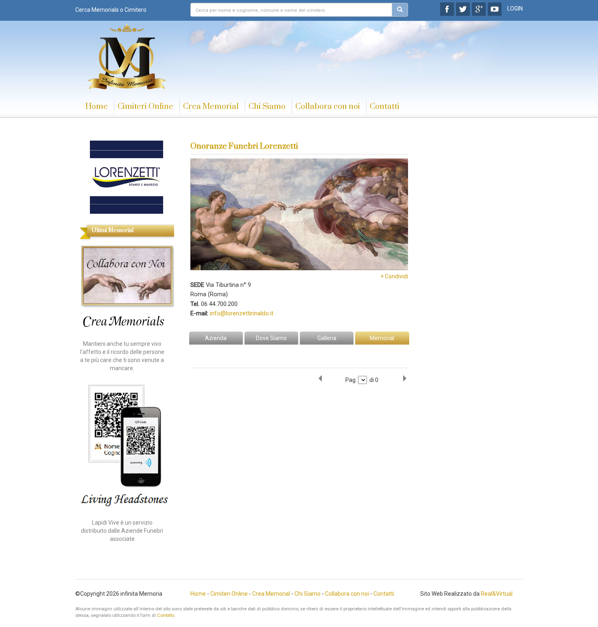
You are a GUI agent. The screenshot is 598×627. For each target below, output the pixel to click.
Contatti (384, 107)
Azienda (216, 338)
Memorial (382, 338)
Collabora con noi (327, 107)
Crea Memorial (211, 107)
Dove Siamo (271, 338)
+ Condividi (394, 276)
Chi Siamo (267, 107)
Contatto (165, 615)
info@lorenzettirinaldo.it (241, 313)
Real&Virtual (497, 593)
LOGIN (515, 8)
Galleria (326, 338)
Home (96, 107)
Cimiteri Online (145, 107)
